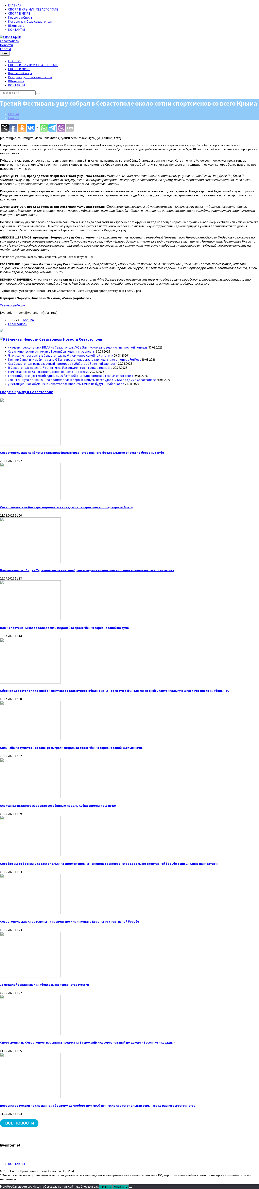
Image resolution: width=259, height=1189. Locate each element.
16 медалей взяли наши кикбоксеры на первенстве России (44, 984)
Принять (106, 1186)
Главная (13, 114)
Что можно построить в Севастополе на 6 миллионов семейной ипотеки (60, 355)
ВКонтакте (16, 25)
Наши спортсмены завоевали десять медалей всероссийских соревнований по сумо (64, 628)
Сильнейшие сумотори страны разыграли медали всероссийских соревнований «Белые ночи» (71, 748)
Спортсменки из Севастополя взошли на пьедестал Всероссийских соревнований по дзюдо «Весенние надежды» (87, 1042)
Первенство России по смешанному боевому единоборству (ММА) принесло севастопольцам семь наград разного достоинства (97, 1105)
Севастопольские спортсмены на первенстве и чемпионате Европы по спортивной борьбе (69, 921)
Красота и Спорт (20, 17)
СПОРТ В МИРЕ (19, 13)
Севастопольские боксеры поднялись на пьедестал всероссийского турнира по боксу (66, 507)
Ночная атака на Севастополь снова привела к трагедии (48, 372)
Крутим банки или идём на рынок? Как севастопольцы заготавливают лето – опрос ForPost (74, 359)
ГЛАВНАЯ (14, 5)
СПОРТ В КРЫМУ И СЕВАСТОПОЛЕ (33, 9)
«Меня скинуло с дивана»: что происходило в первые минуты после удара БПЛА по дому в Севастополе (82, 380)
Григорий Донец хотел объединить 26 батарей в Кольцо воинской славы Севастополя (70, 376)
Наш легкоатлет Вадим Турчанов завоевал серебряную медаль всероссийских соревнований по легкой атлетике (87, 570)
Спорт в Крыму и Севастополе (26, 392)
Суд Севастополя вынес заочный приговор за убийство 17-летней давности (62, 363)
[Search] (37, 93)
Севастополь (17, 324)
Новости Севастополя (82, 339)
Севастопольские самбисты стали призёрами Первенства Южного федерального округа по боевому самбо (82, 452)
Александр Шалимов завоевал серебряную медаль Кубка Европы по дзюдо (58, 805)
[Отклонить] (130, 1187)
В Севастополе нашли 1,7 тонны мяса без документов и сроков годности (60, 368)
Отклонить (120, 1186)
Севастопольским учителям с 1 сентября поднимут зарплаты (51, 351)
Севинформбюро (12, 305)
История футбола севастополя (30, 21)
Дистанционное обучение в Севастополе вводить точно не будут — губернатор (66, 384)
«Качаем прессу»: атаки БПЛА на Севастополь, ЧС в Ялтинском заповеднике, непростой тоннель (78, 347)
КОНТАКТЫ (16, 30)
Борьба (13, 118)
